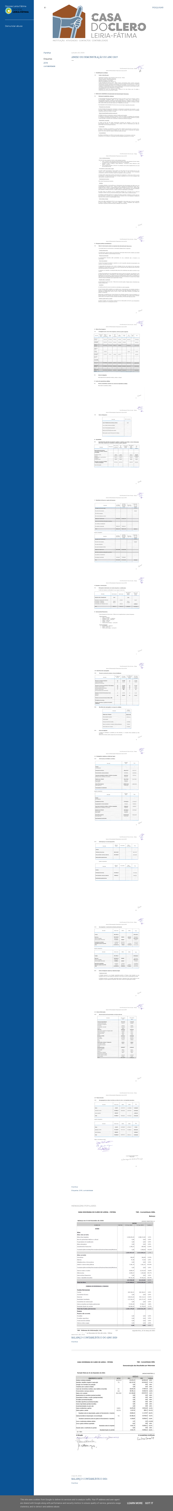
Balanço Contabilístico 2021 (89, 1478)
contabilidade (49, 66)
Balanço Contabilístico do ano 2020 (94, 1337)
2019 (46, 63)
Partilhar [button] (47, 53)
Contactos (85, 40)
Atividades (72, 40)
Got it (149, 1503)
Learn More (135, 1503)
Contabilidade (100, 40)
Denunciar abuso (14, 26)
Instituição (59, 40)
